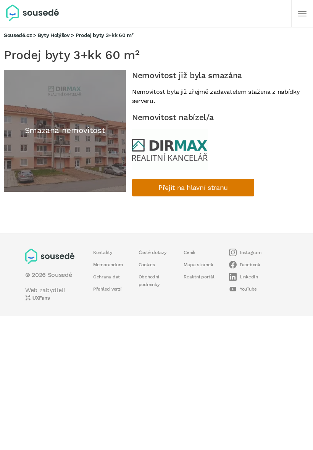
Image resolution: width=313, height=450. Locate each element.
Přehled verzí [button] (107, 289)
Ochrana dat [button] (106, 277)
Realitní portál (199, 277)
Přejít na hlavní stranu (193, 187)
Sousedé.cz (18, 35)
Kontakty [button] (103, 252)
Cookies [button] (147, 264)
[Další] (302, 13)
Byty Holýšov (54, 35)
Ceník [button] (189, 252)
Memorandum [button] (108, 264)
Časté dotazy (153, 252)
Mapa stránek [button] (198, 264)
